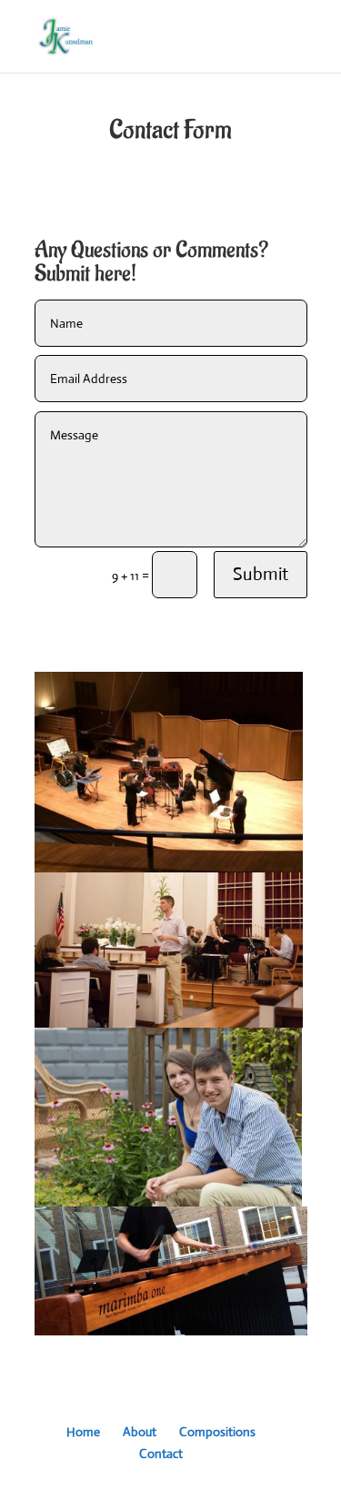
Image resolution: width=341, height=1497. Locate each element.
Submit (260, 574)
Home (83, 1431)
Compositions (217, 1431)
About (139, 1431)
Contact (161, 1453)
